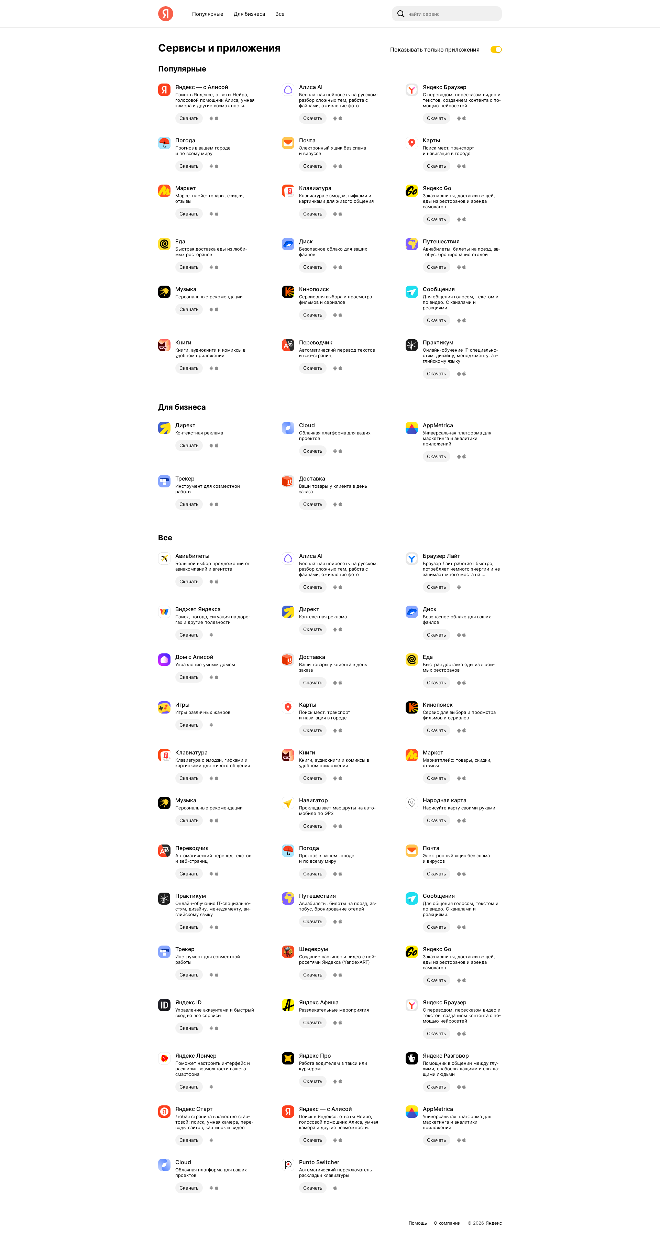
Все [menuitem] (280, 14)
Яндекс (494, 1223)
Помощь (418, 1223)
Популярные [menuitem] (207, 14)
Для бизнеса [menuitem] (249, 14)
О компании (447, 1223)
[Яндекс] (165, 13)
